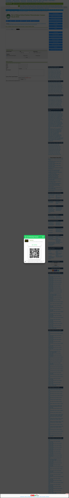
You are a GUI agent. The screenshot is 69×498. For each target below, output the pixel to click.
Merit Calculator (42, 496)
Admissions (22, 496)
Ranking (47, 496)
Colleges (37, 496)
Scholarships (30, 496)
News (26, 496)
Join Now (35, 244)
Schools (34, 496)
